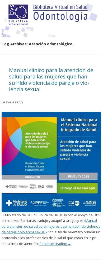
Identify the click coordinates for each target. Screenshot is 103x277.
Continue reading (55, 243)
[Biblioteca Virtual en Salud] (18, 25)
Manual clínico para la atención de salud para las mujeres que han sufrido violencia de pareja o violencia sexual (51, 80)
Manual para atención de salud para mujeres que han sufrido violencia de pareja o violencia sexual (51, 226)
